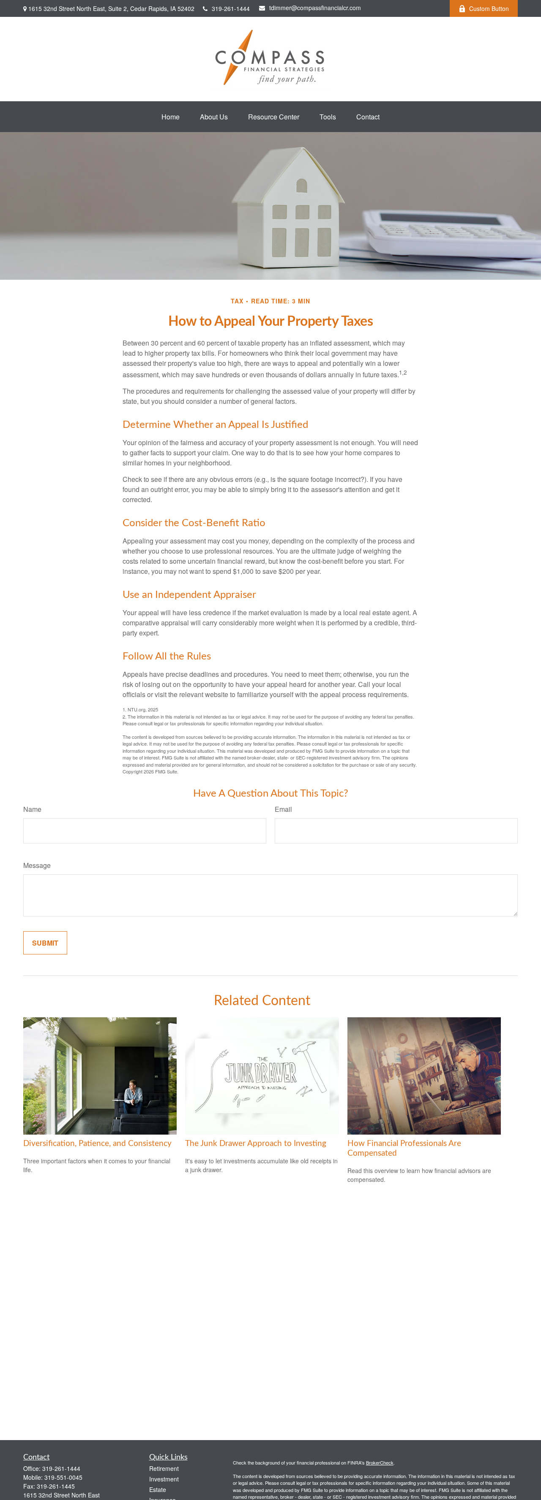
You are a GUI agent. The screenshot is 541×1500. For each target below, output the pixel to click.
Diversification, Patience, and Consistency (97, 1144)
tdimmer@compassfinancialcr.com (315, 7)
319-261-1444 (231, 8)
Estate (157, 1489)
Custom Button (489, 8)
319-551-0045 (63, 1477)
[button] (170, 116)
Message (37, 865)
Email (283, 809)
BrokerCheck (379, 1462)
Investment (164, 1479)
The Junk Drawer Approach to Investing (255, 1144)
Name (32, 809)
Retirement (164, 1468)
